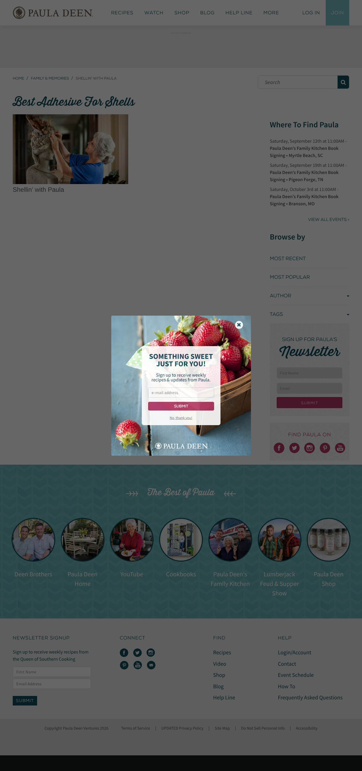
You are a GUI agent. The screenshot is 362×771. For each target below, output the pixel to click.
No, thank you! (181, 417)
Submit (181, 406)
